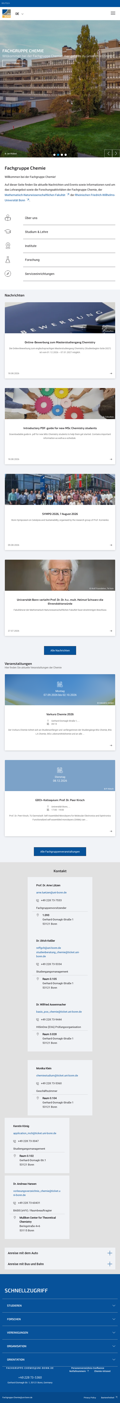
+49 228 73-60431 (29, 1202)
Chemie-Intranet (102, 1371)
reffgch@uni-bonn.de (48, 947)
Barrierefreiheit (107, 1397)
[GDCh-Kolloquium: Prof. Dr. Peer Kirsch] (111, 831)
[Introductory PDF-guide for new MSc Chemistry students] (111, 459)
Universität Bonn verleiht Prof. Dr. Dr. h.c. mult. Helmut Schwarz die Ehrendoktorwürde (60, 601)
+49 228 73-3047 (28, 1141)
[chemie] (6, 13)
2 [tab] (58, 155)
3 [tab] (62, 155)
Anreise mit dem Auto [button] (23, 1253)
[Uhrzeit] (29, 724)
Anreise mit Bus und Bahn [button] (26, 1264)
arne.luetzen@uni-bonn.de (51, 892)
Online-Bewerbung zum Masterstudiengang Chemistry (60, 342)
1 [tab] (54, 155)
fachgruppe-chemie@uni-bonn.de (30, 1368)
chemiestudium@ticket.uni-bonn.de (57, 1075)
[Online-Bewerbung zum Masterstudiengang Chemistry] (111, 373)
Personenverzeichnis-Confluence (87, 1368)
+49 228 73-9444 (51, 1019)
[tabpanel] (60, 88)
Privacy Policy (90, 1397)
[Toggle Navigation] (113, 13)
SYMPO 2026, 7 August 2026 (60, 514)
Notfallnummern (77, 1371)
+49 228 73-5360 (51, 1083)
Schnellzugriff (26, 1290)
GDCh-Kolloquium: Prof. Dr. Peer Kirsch (60, 800)
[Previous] (108, 153)
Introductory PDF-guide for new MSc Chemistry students (60, 428)
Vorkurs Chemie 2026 (60, 714)
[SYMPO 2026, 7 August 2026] (111, 545)
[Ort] (29, 720)
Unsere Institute (12, 63)
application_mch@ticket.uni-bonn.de (34, 1133)
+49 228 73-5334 (51, 964)
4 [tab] (66, 155)
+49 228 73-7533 (51, 900)
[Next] (116, 153)
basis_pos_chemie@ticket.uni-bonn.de (59, 1011)
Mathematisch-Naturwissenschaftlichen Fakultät (35, 195)
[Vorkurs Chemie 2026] (111, 745)
